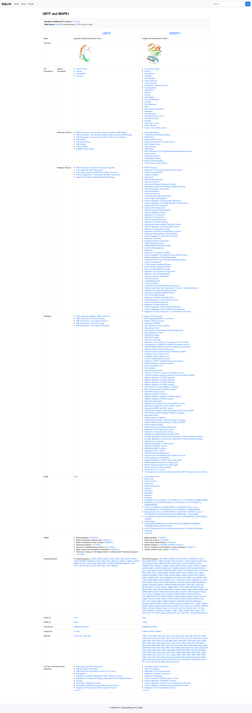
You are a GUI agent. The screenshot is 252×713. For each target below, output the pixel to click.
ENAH (154, 570)
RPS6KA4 (197, 601)
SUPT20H (177, 608)
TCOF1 (103, 566)
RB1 (95, 563)
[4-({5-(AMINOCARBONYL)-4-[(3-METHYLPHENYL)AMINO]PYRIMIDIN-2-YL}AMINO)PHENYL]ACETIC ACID (173, 524)
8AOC (144, 659)
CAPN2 (187, 561)
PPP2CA (153, 596)
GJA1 (196, 573)
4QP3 (194, 640)
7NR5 (189, 654)
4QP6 (204, 640)
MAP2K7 (203, 582)
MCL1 (193, 584)
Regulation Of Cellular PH (154, 217)
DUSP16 (197, 566)
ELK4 (149, 570)
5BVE (158, 645)
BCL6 (144, 561)
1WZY (154, 636)
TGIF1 (194, 608)
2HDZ (89, 636)
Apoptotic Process (152, 174)
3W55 (204, 636)
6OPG (144, 652)
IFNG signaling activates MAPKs (157, 457)
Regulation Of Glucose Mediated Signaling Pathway (95, 177)
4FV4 (177, 638)
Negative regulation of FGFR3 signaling (159, 382)
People (31, 4)
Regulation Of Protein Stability (156, 222)
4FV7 (191, 638)
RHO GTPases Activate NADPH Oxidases (161, 389)
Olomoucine (149, 483)
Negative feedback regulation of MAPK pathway (163, 396)
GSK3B (172, 575)
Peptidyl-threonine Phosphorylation (158, 210)
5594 (144, 617)
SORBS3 (175, 606)
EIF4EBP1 (202, 568)
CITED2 (185, 563)
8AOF (160, 659)
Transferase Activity (152, 156)
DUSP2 (204, 566)
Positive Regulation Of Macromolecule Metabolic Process (166, 685)
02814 (76, 622)
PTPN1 (151, 599)
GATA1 (179, 573)
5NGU (181, 645)
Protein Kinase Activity (153, 139)
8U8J (167, 662)
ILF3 (194, 577)
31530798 (173, 549)
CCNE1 (112, 558)
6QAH (193, 652)
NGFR (166, 589)
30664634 (106, 540)
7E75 (168, 654)
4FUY (154, 638)
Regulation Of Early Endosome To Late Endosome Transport (167, 311)
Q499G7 (158, 631)
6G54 (183, 647)
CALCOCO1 (179, 561)
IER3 (179, 577)
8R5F (163, 662)
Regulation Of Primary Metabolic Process (160, 687)
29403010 (115, 549)
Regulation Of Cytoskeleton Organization (160, 271)
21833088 (163, 544)
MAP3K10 (153, 584)
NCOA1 (201, 587)
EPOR (164, 570)
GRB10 (161, 575)
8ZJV (177, 662)
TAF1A (76, 566)
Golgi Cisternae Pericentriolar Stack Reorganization (164, 330)
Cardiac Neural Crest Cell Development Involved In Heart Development (171, 288)
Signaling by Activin (152, 328)
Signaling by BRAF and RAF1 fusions (159, 408)
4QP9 (154, 643)
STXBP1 (164, 608)
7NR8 (193, 654)
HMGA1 (203, 575)
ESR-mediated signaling (154, 424)
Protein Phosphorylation (154, 172)
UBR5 (169, 613)
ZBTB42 (198, 613)
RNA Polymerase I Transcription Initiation (91, 321)
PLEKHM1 (157, 594)
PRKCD (183, 596)
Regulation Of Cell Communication (158, 671)
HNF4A (145, 577)
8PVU (158, 662)
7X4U (149, 657)
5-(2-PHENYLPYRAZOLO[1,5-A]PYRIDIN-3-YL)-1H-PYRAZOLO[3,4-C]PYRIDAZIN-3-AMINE (176, 517)
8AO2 (159, 657)
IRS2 (113, 561)
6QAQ (203, 652)
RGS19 (154, 601)
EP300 (97, 561)
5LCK (176, 645)
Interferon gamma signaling (155, 417)
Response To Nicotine (153, 238)
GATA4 (190, 573)
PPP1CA (189, 594)
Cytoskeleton (149, 97)
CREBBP (82, 561)
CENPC (134, 558)
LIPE (144, 582)
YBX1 (187, 613)
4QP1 (185, 640)
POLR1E (82, 563)
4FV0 (159, 638)
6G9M (168, 650)
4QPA (159, 643)
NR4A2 (196, 589)
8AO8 (188, 657)
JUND (150, 580)
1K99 (76, 636)
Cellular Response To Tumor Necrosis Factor (161, 299)
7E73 (164, 654)
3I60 (190, 636)
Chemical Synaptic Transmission (157, 189)
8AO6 (178, 657)
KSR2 (189, 580)
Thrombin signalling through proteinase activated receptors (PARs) (170, 375)
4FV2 (168, 638)
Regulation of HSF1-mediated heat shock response (164, 361)
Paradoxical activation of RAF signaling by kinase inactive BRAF (169, 410)
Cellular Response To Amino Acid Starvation (161, 236)
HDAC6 (184, 575)
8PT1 (144, 662)
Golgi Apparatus (151, 87)
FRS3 (149, 573)
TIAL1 (202, 608)
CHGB (76, 561)
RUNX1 (159, 603)
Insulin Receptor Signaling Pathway (158, 196)
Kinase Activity (150, 153)
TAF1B (82, 566)
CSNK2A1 (90, 561)
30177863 (96, 544)
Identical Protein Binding (154, 160)
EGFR (188, 568)
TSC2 (148, 613)
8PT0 (204, 659)
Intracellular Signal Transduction (157, 240)
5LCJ (172, 645)
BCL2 (197, 558)
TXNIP (157, 613)
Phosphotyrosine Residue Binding (157, 134)
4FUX (149, 638)
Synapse (148, 120)
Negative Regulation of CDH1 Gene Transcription (163, 460)
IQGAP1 (199, 577)
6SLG (154, 654)
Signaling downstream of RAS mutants (159, 443)
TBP (98, 566)
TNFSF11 (168, 610)
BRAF (149, 561)
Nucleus (79, 71)
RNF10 (105, 563)
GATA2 (184, 573)
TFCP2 (189, 608)
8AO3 (164, 657)
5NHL (200, 645)
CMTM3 (192, 563)
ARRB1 (165, 558)
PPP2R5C (170, 596)
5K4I (167, 645)
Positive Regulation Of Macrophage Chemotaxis (163, 200)
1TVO (149, 636)
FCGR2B (190, 570)
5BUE (202, 643)
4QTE (169, 643)
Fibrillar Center (81, 68)
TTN (152, 613)
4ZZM (183, 643)
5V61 (159, 647)
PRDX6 (177, 596)
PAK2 (162, 591)
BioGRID (58, 24)
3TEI (199, 636)
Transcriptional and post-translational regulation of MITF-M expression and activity (176, 472)
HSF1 (157, 577)
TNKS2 (186, 610)
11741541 (75, 21)
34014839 (110, 547)
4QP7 (144, 643)
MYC (196, 587)
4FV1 (164, 638)
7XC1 (154, 657)
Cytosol (147, 94)
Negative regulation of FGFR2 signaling (159, 380)
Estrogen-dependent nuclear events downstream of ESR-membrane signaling (174, 436)
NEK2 (161, 589)
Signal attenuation (151, 415)
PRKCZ (196, 596)
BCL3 (202, 558)
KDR (160, 580)
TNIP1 (175, 610)
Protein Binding (82, 146)
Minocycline (149, 478)
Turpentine (148, 530)
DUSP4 (151, 568)
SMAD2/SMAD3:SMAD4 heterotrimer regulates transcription (167, 346)
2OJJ (169, 636)
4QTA (164, 643)
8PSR (184, 659)
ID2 (175, 577)
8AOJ (179, 659)
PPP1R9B (146, 596)
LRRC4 (156, 582)
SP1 (192, 606)
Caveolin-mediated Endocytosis (157, 302)
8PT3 (149, 662)
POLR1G (89, 563)
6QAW (144, 654)
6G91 (192, 647)
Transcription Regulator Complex (88, 683)
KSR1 (184, 580)
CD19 (144, 563)
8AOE (154, 659)
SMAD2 (145, 606)
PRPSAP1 (203, 596)
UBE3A (163, 613)
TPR (144, 613)
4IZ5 (158, 640)
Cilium (147, 106)
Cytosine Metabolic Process (155, 212)
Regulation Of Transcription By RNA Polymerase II (164, 170)
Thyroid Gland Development (155, 219)
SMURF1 (126, 563)
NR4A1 (190, 589)
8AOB (203, 657)
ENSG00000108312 (81, 626)
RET (149, 601)
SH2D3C (179, 603)
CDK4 (122, 558)
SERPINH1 (118, 563)
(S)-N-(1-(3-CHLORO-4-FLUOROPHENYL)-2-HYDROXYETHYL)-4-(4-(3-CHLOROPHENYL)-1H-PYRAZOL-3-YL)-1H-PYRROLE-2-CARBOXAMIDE (172, 508)
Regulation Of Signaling (153, 676)
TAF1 (133, 563)
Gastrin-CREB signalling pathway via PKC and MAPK (165, 422)
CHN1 (179, 563)
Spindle (147, 92)
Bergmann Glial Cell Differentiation (157, 273)
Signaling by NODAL (152, 323)
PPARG (182, 594)
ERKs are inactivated (153, 339)
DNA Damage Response (154, 179)
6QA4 (183, 652)
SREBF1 (197, 606)
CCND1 (105, 558)
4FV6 (187, 638)
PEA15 (178, 591)
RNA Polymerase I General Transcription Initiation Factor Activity (101, 137)
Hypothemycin (150, 521)
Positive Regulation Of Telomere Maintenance (162, 226)
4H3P (149, 640)
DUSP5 (157, 568)
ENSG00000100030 (149, 626)
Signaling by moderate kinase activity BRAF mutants (165, 403)
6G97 (206, 647)
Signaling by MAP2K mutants (156, 446)
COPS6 (198, 563)
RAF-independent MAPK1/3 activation (159, 318)
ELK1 (144, 570)
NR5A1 (201, 589)
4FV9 (200, 638)
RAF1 (198, 599)
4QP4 (199, 640)
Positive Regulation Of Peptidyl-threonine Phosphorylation (166, 203)
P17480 (77, 631)
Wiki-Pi (6, 4)
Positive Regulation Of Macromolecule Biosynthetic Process (167, 683)
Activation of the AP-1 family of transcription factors (164, 372)
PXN (193, 599)
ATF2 (177, 558)
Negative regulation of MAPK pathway (159, 398)
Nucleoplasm (81, 73)
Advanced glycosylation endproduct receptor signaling (165, 420)
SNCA (163, 606)
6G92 (197, 647)
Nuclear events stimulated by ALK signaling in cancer (165, 455)
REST (144, 601)
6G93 (201, 647)
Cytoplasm (149, 76)
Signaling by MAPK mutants (155, 448)
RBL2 (100, 563)
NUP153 (151, 591)
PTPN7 (163, 599)
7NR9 (198, 654)
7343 (75, 617)
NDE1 (150, 589)
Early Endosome (151, 80)
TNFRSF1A (151, 610)
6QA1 (173, 652)
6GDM (178, 650)
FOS (200, 570)
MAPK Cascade (151, 167)
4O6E (180, 640)
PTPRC (169, 599)
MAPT (184, 584)
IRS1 (109, 561)
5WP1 (168, 647)
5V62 (163, 647)
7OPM (203, 654)
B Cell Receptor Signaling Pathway (158, 266)
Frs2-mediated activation (154, 332)
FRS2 (144, 573)
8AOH (170, 659)
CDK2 (117, 558)
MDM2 (76, 563)
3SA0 (195, 636)
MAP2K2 (181, 582)
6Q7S (164, 652)
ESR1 (174, 570)
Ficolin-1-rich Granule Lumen (155, 127)
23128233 (171, 542)
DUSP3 (145, 568)
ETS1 (184, 570)
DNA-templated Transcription (87, 669)
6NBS (203, 650)
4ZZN (188, 643)
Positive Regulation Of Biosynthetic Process (161, 678)
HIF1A (196, 575)
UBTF (107, 33)
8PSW (194, 659)
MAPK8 (168, 584)
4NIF (175, 640)
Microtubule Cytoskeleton (154, 109)
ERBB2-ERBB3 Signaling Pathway (158, 245)
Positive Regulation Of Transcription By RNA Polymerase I (98, 174)
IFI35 (183, 577)
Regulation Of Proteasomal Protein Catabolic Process (96, 687)
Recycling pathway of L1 (154, 365)
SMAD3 (151, 606)
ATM (181, 558)
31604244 (178, 544)
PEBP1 (184, 591)
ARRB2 (171, 558)
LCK (201, 580)
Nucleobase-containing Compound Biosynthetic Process (97, 685)
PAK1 (157, 591)
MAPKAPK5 (176, 584)
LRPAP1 (149, 582)
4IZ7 (162, 640)
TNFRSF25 (160, 610)
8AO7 (183, 657)
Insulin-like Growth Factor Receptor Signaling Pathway (165, 259)
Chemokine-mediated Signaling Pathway (160, 292)
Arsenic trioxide (150, 481)
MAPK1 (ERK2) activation (154, 321)
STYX (171, 608)
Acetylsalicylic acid (152, 476)
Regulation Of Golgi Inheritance (156, 304)
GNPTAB (145, 575)
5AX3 (197, 643)
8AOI (175, 659)
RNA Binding (81, 144)
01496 (144, 622)
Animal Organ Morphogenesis (156, 198)
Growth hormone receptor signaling (158, 467)
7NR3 (184, 654)
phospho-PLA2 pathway (153, 316)
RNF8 (166, 601)
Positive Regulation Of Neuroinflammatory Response (165, 309)
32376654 (165, 540)
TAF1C (88, 566)
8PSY (199, 659)
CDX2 (156, 563)
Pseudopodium (150, 113)
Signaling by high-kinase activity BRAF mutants (163, 405)
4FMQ (144, 638)
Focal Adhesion (150, 104)
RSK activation (150, 368)
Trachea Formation (152, 283)
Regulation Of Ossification (154, 215)
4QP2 (189, 640)
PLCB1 (149, 594)
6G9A (144, 650)
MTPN (187, 587)
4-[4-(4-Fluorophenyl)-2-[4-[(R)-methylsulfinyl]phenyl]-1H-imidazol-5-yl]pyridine (174, 528)
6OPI (154, 652)
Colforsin (148, 488)
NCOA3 (145, 589)
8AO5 (173, 657)
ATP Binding (149, 149)
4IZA (166, 640)
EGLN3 (194, 568)
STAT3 (144, 608)
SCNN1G (171, 603)
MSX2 (176, 587)
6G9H (154, 650)
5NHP (144, 647)
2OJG (160, 636)
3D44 (183, 636)
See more (77, 690)
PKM (190, 591)
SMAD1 (205, 603)
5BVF (163, 645)
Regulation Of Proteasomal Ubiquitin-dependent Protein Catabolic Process (104, 678)
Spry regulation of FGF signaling (157, 325)
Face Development (152, 278)
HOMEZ (151, 577)
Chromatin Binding (83, 142)
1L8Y (80, 636)
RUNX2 (111, 563)
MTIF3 (181, 587)
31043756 (93, 537)
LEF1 (118, 561)
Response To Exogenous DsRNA (157, 252)
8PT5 (153, 662)
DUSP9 (176, 568)
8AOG (164, 659)
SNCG (169, 606)
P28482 (145, 631)
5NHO (205, 645)
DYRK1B (182, 568)
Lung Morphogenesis (152, 281)
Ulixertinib (148, 533)
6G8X (187, 647)
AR (160, 558)
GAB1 (154, 573)
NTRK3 (145, 591)
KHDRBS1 (167, 580)
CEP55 (174, 563)
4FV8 (196, 638)
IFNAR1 (189, 577)
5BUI (144, 645)
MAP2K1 (173, 582)
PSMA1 (145, 599)
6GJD (198, 650)
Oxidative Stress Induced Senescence (159, 349)
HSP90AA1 (169, 577)
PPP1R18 (197, 594)
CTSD (171, 566)
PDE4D (172, 591)
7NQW (178, 654)
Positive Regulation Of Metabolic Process (160, 680)
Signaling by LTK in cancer (155, 469)
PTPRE (176, 599)
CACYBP (166, 561)
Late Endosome (150, 83)
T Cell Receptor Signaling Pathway (158, 264)
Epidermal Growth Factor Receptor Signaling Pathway (165, 186)
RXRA (165, 603)
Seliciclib (148, 495)
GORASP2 (154, 575)
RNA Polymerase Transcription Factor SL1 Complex (96, 671)
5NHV (149, 647)
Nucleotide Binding (152, 132)
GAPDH (173, 573)
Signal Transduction (152, 181)
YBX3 (192, 613)
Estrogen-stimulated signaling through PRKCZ (162, 434)
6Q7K (159, 652)
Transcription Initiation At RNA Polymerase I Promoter (96, 172)
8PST (189, 659)
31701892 (79, 554)
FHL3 (196, 570)
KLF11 (173, 580)
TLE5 (144, 610)
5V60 (154, 647)
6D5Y (173, 647)
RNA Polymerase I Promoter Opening (90, 318)
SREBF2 (205, 606)
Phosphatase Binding (153, 158)
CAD (173, 561)
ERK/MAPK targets (152, 335)
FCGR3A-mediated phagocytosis (157, 453)
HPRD (78, 24)
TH (199, 608)
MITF (159, 587)
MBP (189, 584)
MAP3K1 (145, 584)
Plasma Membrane (152, 99)
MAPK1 (175, 33)
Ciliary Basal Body (152, 118)
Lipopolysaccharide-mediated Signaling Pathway (163, 224)
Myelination (149, 250)
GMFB (201, 573)
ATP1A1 (186, 558)
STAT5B (158, 608)
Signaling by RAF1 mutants (155, 450)
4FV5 (182, 638)
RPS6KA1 (173, 601)
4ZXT (178, 643)
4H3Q (154, 640)
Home (16, 4)
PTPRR (188, 599)
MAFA (167, 582)
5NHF (186, 645)
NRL (206, 589)
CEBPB (168, 563)
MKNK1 (164, 587)
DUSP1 (190, 566)
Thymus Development (153, 262)
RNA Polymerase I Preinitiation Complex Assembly (95, 167)
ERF (169, 570)
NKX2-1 (172, 589)
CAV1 (205, 561)
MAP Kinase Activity (152, 144)
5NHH (191, 645)
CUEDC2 (177, 566)
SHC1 (192, 603)
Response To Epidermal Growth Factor (159, 297)
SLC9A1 (198, 603)
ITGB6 (144, 580)
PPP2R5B (162, 596)
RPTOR (153, 603)
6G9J (159, 650)
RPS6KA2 (181, 601)
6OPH (149, 652)
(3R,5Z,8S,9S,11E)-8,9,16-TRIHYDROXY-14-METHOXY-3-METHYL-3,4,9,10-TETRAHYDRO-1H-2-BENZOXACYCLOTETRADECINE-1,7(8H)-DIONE (174, 513)
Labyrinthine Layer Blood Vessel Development (162, 285)
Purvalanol (149, 490)
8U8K (172, 662)
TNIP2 (180, 610)
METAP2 (145, 587)
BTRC (154, 561)
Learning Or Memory (152, 193)
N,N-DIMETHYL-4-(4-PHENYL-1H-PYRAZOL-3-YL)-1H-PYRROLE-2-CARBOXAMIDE (176, 500)
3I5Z (186, 636)
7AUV (159, 654)
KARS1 (155, 580)
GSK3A (103, 561)
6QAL (198, 652)
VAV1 (179, 613)
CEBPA (128, 558)
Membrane (149, 111)
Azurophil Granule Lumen (154, 116)
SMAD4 (158, 606)
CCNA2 (99, 558)
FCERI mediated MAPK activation (157, 358)
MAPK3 (137, 561)
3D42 (178, 636)
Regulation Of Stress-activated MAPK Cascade (163, 231)
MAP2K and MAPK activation (156, 394)
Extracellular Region (152, 68)
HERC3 (191, 575)
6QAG (188, 652)
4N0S (171, 640)
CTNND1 (165, 566)
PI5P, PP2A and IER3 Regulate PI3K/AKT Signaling (164, 413)
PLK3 (163, 594)
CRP (151, 566)
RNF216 (160, 601)
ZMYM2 (115, 566)
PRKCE (189, 596)
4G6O (144, 640)
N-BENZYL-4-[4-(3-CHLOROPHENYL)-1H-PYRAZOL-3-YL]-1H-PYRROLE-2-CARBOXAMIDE (173, 503)
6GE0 (189, 650)
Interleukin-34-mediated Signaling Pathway (161, 290)
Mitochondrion (150, 78)
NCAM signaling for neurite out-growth (159, 363)
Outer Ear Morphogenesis (154, 248)
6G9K (163, 650)
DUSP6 (163, 568)
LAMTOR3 (195, 580)
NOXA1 (178, 589)
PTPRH (182, 599)
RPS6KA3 (189, 601)
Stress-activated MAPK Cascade (157, 269)
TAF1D (93, 566)
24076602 (171, 544)
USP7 (109, 566)
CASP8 (193, 561)
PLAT (144, 594)
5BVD (153, 645)
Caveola (148, 102)
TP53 (203, 610)
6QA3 (178, 652)
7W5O (144, 657)
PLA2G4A (196, 591)
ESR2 (179, 570)
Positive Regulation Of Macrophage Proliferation (163, 307)
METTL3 (152, 587)
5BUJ (148, 645)
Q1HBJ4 (151, 631)
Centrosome (149, 90)
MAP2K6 (195, 582)
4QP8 (149, 643)
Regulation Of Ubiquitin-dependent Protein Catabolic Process (99, 676)
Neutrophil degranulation (154, 401)
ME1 (202, 584)
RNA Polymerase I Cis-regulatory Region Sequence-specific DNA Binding (104, 134)
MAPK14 (161, 584)
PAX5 (167, 591)
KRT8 (179, 580)
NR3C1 (184, 589)
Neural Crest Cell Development (156, 205)
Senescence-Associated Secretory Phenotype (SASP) (165, 351)
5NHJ (196, 645)
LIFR (205, 580)
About (23, 4)
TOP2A (197, 610)
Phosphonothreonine (152, 486)
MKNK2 (171, 587)
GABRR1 (165, 573)
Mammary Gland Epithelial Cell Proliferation (161, 233)
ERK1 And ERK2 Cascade (155, 295)
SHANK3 (186, 603)
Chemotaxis (149, 177)
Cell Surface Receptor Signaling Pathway (160, 184)
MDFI (198, 584)
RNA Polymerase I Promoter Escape (90, 323)
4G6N (205, 638)
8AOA (198, 657)
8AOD (149, 659)
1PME (144, 636)
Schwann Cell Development (155, 207)
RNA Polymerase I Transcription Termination (93, 325)
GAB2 (159, 573)
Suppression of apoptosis (154, 441)
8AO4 (168, 657)
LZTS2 (161, 582)
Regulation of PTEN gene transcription (159, 429)
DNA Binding (81, 139)
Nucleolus (80, 76)
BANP (192, 558)
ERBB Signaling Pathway (154, 243)
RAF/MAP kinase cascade (155, 391)
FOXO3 (205, 570)
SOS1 (182, 606)
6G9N (173, 650)
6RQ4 (150, 654)
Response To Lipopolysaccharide (157, 229)
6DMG (177, 647)
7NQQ (173, 654)
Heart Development (152, 191)
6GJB (194, 650)
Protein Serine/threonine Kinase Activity (160, 142)
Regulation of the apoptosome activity (159, 431)
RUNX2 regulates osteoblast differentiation (161, 427)
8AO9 (193, 657)
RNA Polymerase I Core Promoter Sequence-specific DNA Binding (101, 132)
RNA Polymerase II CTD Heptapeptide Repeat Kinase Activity (168, 151)
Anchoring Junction (152, 123)
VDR (183, 613)
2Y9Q (173, 636)
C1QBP (160, 561)
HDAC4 (178, 575)
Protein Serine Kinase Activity (156, 163)
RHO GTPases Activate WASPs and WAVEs (162, 387)
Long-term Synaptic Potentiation (157, 276)
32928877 (190, 547)
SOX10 (187, 606)
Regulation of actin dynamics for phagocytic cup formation (167, 342)
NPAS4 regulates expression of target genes (161, 462)
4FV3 (173, 638)
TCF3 (184, 608)
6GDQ (184, 650)
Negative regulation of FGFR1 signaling (159, 377)
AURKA (93, 558)
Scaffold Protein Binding (85, 149)
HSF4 (162, 577)
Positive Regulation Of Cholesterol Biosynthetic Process (166, 255)
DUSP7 (169, 568)
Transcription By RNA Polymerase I (89, 170)
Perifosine (148, 497)
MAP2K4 (188, 582)
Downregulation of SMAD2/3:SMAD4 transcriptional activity (167, 344)
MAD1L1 (123, 561)
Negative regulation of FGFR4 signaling (159, 384)
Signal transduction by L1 (154, 370)
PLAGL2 (203, 591)
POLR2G (169, 594)
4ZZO (192, 643)
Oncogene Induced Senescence (157, 354)
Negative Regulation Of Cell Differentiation (160, 257)
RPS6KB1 (146, 603)
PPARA (176, 594)
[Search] (247, 4)
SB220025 (148, 493)
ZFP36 (204, 613)
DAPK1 (184, 566)
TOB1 (192, 610)
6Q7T (169, 652)
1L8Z (84, 636)
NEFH (155, 589)
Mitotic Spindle (150, 125)
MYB (192, 587)
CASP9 (200, 561)
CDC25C (150, 563)
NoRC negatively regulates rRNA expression (93, 316)
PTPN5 (157, 599)
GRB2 (166, 575)
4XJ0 (173, 643)
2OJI (164, 636)
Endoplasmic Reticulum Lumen (156, 85)
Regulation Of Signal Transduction (157, 673)
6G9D (149, 650)
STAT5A (151, 608)
